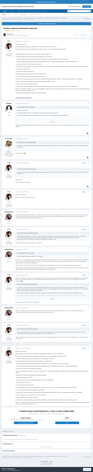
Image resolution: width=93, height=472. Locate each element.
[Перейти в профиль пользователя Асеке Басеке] (9, 217)
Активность (11, 11)
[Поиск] (89, 11)
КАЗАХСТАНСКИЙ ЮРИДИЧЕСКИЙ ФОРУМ (17, 6)
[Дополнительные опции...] (88, 41)
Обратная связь (44, 461)
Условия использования (15, 470)
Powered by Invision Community (46, 464)
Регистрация (87, 6)
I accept (88, 469)
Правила (16, 14)
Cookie (51, 461)
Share (75, 34)
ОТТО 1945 (8, 138)
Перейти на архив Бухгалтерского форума (36, 11)
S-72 (12, 34)
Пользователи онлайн (34, 14)
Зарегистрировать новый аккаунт (25, 422)
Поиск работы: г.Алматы (21, 35)
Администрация (23, 14)
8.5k (9, 150)
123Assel (8, 103)
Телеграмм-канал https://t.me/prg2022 (45, 2)
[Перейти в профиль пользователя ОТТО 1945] (9, 143)
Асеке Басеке (8, 212)
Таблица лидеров (21, 11)
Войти (67, 422)
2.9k (9, 223)
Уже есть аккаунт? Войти (74, 6)
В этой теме (83, 11)
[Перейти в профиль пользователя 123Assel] (9, 108)
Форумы (4, 14)
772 (9, 53)
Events (10, 14)
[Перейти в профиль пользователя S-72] (4, 34)
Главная (5, 11)
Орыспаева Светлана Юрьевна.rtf (24, 97)
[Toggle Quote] (17, 107)
